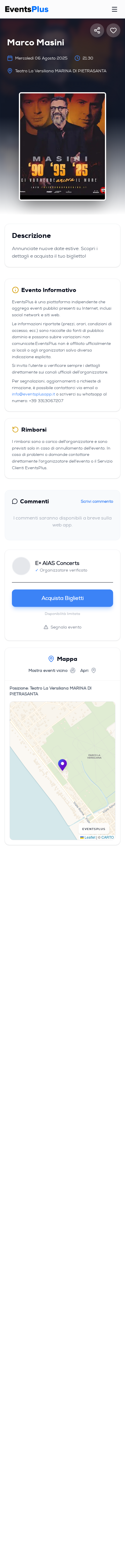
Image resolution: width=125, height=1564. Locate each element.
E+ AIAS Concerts (57, 563)
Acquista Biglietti (63, 598)
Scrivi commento (97, 501)
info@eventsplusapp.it (33, 394)
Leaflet (89, 837)
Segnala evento (66, 627)
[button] (62, 765)
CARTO (107, 837)
